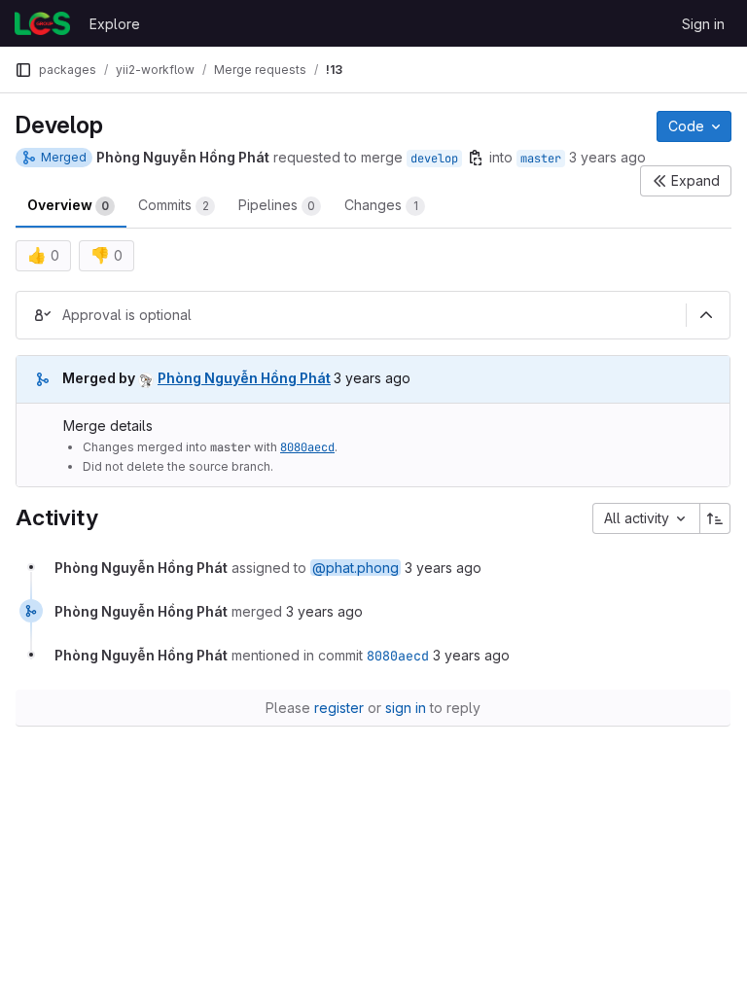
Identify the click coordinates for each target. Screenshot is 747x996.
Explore (114, 24)
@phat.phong (355, 567)
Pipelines (276, 204)
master (540, 158)
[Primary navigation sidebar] (23, 70)
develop (434, 158)
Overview (68, 204)
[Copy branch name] (475, 157)
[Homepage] (42, 23)
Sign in (703, 24)
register (339, 707)
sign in (405, 707)
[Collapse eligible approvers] (706, 315)
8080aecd (307, 447)
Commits (173, 204)
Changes (381, 204)
